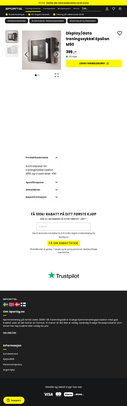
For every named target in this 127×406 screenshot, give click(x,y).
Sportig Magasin (64, 8)
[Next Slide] (57, 54)
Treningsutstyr (49, 8)
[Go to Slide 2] (12, 50)
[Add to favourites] (119, 33)
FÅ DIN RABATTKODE (63, 243)
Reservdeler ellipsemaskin (83, 21)
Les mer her (9, 332)
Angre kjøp (9, 369)
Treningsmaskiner (33, 8)
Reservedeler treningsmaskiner (48, 21)
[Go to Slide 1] (12, 36)
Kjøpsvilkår (8, 359)
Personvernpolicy (12, 364)
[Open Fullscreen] (57, 75)
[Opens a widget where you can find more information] (13, 400)
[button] (41, 50)
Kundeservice (10, 353)
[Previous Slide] (26, 54)
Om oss (76, 8)
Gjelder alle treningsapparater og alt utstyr (67, 2)
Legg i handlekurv (92, 63)
